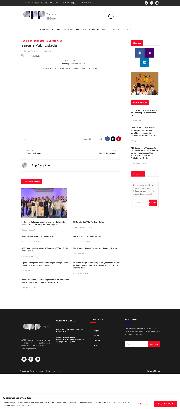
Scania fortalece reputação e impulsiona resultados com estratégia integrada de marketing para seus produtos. (144, 131)
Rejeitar (144, 403)
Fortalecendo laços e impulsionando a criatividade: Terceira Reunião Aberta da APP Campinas (43, 223)
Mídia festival (47, 29)
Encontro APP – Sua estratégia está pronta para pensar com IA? (144, 113)
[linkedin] (157, 3)
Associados (80, 29)
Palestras (96, 340)
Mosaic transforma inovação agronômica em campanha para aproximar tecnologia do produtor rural (45, 281)
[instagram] (151, 3)
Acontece (114, 29)
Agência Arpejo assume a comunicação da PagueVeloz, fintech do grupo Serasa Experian (45, 264)
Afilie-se (68, 29)
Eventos (95, 335)
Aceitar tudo (165, 403)
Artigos (95, 330)
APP (59, 29)
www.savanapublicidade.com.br (71, 63)
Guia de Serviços (54, 41)
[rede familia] (145, 83)
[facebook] (146, 3)
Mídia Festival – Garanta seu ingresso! (37, 236)
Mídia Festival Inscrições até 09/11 (87, 236)
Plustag (157, 371)
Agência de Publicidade (32, 41)
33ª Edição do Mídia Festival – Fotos (88, 221)
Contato (129, 29)
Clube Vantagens (97, 29)
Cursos (95, 345)
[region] (90, 401)
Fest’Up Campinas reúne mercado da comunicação (95, 248)
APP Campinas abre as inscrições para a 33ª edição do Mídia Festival (44, 249)
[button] (157, 30)
